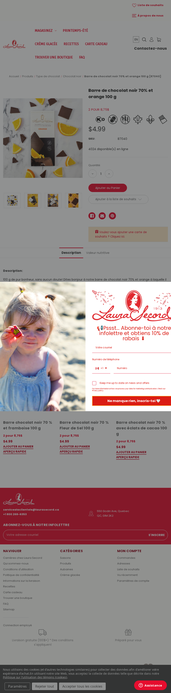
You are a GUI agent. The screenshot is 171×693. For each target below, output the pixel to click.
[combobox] (101, 368)
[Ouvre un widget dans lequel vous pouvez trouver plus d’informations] (150, 685)
